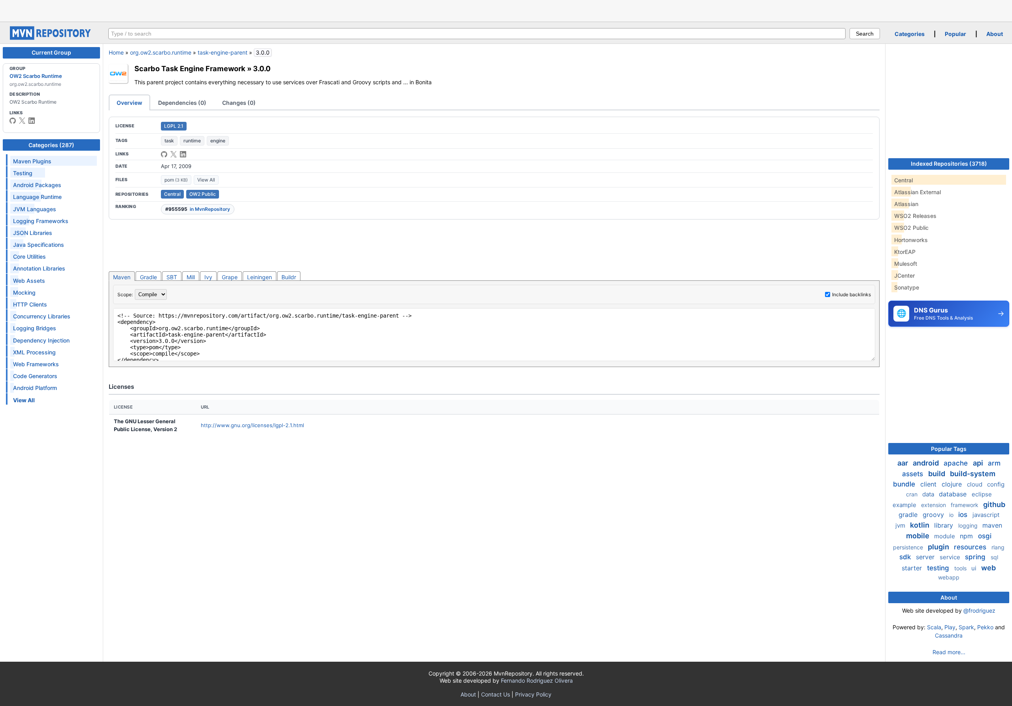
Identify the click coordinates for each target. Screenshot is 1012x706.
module (945, 536)
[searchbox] (477, 33)
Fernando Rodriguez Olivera (537, 680)
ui (974, 568)
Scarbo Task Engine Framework (189, 68)
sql (994, 557)
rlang (997, 547)
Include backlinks (851, 294)
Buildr (288, 277)
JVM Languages (34, 209)
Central (172, 194)
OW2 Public (202, 194)
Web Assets (29, 280)
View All (206, 180)
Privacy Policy (533, 694)
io (952, 514)
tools (961, 568)
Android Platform (35, 387)
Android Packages (37, 185)
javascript (985, 515)
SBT (171, 277)
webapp (948, 577)
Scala (934, 627)
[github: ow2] (12, 120)
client (929, 484)
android (926, 463)
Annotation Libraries (39, 268)
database (954, 494)
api (979, 463)
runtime (192, 141)
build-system (972, 473)
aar (903, 463)
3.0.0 (262, 68)
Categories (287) (51, 145)
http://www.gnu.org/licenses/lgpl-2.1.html (252, 425)
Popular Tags (949, 448)
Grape (230, 277)
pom (176, 180)
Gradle (148, 277)
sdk (906, 557)
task (169, 141)
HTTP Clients (30, 304)
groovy (934, 515)
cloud (975, 484)
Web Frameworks (36, 364)
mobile (918, 536)
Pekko (985, 627)
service (951, 557)
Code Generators (35, 376)
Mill (191, 277)
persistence (909, 547)
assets (913, 474)
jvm (901, 525)
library (944, 525)
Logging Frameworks (40, 221)
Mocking (24, 292)
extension (934, 505)
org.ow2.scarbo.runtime (160, 52)
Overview (129, 102)
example (905, 505)
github (994, 504)
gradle (909, 515)
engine (217, 141)
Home (116, 52)
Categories (910, 33)
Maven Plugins (32, 161)
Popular (955, 33)
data (929, 494)
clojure (953, 484)
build (937, 473)
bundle (905, 484)
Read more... (949, 652)
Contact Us (495, 694)
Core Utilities (29, 256)
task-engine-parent (222, 52)
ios (963, 515)
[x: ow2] (22, 120)
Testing (22, 173)
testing (939, 568)
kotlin (920, 525)
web (988, 568)
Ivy (208, 277)
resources (971, 547)
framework (965, 505)
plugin (939, 547)
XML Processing (34, 352)
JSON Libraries (32, 232)
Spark (966, 627)
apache (957, 463)
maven (992, 525)
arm (994, 463)
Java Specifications (38, 244)
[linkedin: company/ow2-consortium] (31, 120)
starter (913, 568)
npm (967, 536)
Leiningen (259, 277)
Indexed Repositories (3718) (949, 163)
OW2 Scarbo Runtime (35, 76)
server (926, 557)
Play (949, 627)
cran (912, 494)
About (994, 33)
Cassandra (949, 635)
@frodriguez (979, 610)
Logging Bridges (34, 328)
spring (976, 557)
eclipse (982, 494)
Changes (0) (239, 102)
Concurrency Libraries (41, 316)
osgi (984, 536)
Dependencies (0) (182, 102)
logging (968, 525)
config (995, 484)
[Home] (51, 37)
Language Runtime (37, 196)
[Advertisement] (506, 10)
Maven (121, 277)
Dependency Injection (41, 340)
